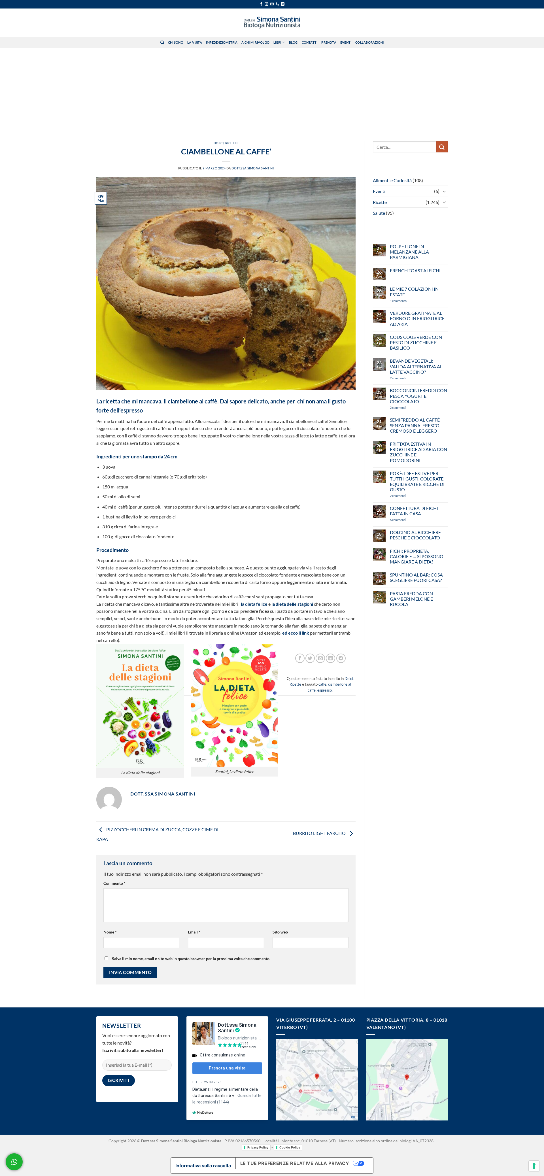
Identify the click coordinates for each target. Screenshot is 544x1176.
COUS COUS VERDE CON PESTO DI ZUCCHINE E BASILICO (416, 342)
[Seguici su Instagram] (266, 4)
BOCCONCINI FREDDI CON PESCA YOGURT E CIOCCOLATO (418, 396)
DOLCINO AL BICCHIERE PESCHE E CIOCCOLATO (415, 534)
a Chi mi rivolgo (255, 42)
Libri (277, 42)
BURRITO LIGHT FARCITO (320, 833)
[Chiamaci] (277, 4)
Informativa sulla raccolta (203, 1165)
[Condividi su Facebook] (300, 658)
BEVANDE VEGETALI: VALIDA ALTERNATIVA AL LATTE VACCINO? (416, 366)
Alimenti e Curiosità (392, 180)
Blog (293, 42)
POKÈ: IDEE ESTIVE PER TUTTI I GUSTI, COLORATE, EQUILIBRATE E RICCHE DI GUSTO (417, 481)
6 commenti (408, 520)
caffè (322, 684)
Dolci (219, 143)
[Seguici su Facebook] (261, 4)
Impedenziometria (222, 42)
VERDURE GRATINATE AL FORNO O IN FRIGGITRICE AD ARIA (417, 318)
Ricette (232, 143)
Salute (379, 213)
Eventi (345, 42)
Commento (114, 883)
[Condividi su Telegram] (341, 658)
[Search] (162, 42)
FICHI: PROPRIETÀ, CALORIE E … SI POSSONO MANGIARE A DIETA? (416, 556)
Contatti (310, 42)
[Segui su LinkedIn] (282, 4)
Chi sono (175, 42)
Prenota (328, 42)
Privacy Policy (257, 1147)
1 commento (406, 301)
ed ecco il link (295, 632)
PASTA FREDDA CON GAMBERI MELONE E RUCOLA (411, 599)
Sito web (280, 932)
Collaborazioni (369, 42)
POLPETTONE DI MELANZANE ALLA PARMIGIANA (409, 252)
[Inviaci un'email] (272, 4)
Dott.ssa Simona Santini (252, 168)
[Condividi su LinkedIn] (330, 658)
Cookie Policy (289, 1147)
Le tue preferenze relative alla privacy (294, 1163)
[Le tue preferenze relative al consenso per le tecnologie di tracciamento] (534, 1166)
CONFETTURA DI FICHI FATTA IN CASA (414, 510)
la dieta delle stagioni (292, 604)
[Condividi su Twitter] (310, 658)
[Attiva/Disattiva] (444, 191)
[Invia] (442, 146)
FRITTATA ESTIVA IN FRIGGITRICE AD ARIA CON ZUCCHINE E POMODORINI (418, 452)
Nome (110, 932)
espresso (324, 690)
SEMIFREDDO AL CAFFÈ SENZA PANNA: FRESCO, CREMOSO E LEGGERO (415, 425)
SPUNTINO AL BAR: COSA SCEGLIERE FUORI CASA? (416, 577)
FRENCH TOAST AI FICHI (415, 270)
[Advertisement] (272, 90)
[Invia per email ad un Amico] (320, 658)
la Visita (194, 42)
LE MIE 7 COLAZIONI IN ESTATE (414, 291)
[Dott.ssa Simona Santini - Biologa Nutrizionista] (272, 22)
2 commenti (407, 378)
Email (194, 932)
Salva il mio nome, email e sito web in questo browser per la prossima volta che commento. (191, 958)
